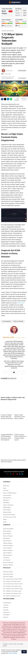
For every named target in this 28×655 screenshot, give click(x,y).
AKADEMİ (4, 22)
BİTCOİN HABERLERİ (7, 16)
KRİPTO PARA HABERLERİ (8, 12)
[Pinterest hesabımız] (16, 652)
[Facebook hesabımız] (3, 652)
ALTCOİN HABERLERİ (7, 19)
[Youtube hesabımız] (11, 652)
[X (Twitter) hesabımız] (5, 652)
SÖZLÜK (4, 25)
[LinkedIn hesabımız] (19, 652)
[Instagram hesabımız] (8, 652)
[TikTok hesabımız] (14, 652)
